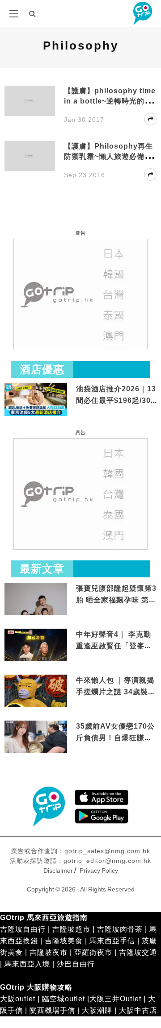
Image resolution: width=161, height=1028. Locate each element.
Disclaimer (58, 870)
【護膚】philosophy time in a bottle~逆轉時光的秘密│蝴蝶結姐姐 (110, 101)
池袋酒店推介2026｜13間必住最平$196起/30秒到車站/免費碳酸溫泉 (116, 400)
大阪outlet (17, 999)
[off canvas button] (13, 13)
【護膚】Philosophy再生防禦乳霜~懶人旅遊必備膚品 (108, 156)
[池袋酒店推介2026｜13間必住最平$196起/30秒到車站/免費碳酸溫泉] (35, 399)
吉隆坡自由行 (23, 929)
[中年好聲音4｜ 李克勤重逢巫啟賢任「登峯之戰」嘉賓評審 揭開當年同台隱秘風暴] (35, 646)
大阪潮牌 (97, 1010)
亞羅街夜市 (93, 952)
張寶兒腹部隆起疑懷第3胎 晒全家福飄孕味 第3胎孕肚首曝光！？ (116, 599)
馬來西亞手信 (112, 941)
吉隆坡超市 (71, 929)
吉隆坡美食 (64, 941)
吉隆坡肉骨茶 (120, 929)
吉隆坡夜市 (49, 952)
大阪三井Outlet (115, 999)
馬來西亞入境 (27, 964)
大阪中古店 (138, 1010)
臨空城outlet (63, 999)
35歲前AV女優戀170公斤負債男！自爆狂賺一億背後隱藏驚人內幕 (115, 737)
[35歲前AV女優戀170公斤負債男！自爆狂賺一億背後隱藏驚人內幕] (35, 738)
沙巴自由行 (76, 964)
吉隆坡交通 (138, 952)
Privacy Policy (99, 870)
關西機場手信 (52, 1010)
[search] (32, 13)
